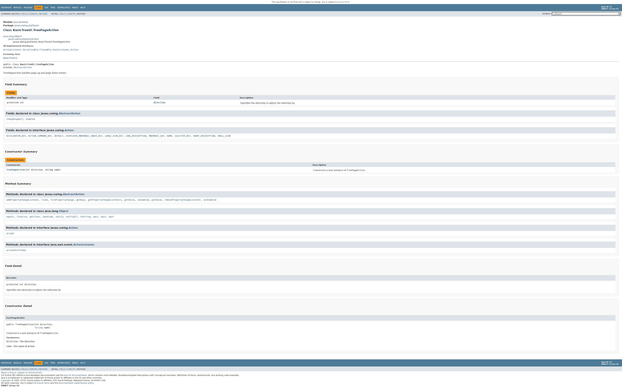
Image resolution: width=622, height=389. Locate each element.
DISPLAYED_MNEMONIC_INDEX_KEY (84, 136)
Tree (52, 7)
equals (10, 216)
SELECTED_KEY (182, 136)
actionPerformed (16, 250)
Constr (33, 14)
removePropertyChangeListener (182, 200)
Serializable (30, 49)
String (49, 169)
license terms (344, 2)
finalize (22, 216)
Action (74, 49)
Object (63, 211)
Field (24, 14)
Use (46, 7)
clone (44, 200)
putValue (156, 200)
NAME (169, 136)
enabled (30, 119)
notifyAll (72, 216)
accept (10, 233)
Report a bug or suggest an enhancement (21, 373)
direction (159, 102)
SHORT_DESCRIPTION (204, 136)
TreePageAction (15, 169)
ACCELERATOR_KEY (16, 136)
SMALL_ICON (224, 136)
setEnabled (209, 200)
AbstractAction (23, 67)
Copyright (6, 380)
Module (17, 7)
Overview (6, 7)
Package (28, 7)
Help (82, 7)
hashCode (48, 216)
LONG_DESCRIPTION (136, 136)
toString (85, 216)
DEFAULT (58, 136)
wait (95, 216)
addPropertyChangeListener (22, 200)
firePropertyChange (62, 200)
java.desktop (20, 22)
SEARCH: (546, 14)
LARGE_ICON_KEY (114, 136)
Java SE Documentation (75, 375)
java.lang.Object (12, 36)
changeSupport (14, 119)
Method (43, 14)
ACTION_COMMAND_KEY (40, 136)
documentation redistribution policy (76, 383)
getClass (35, 216)
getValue (129, 200)
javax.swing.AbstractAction (23, 39)
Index (75, 7)
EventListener (60, 49)
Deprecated (63, 7)
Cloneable (45, 49)
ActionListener (12, 49)
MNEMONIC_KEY (156, 136)
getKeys (80, 200)
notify (59, 216)
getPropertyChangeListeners (105, 200)
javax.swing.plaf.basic (26, 25)
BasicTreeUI (10, 58)
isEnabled (143, 200)
